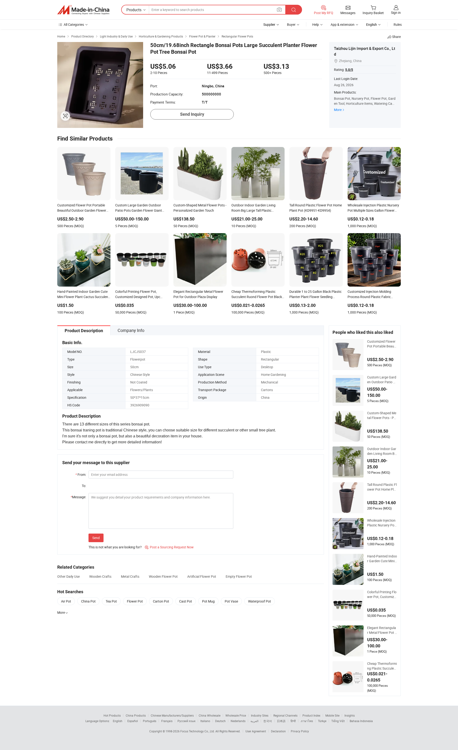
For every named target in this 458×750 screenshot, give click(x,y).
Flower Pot (135, 601)
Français (166, 721)
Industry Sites (259, 715)
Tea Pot (111, 601)
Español (132, 721)
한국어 (267, 721)
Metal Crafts (130, 576)
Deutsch (220, 721)
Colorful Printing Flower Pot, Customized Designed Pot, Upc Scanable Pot (381, 594)
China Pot (88, 601)
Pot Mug (208, 601)
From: (80, 474)
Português (149, 721)
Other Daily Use (68, 576)
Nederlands (238, 721)
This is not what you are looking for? (115, 547)
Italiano (205, 721)
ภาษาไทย (307, 721)
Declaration (278, 731)
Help (315, 24)
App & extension (342, 24)
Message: (78, 497)
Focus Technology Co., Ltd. (197, 731)
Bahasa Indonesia (361, 721)
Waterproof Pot (259, 601)
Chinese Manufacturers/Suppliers (172, 715)
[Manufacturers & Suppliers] (83, 10)
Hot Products (112, 715)
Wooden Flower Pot (163, 576)
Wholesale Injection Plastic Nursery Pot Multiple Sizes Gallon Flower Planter (381, 523)
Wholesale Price (235, 715)
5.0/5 (349, 70)
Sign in (396, 12)
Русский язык (186, 721)
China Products (136, 715)
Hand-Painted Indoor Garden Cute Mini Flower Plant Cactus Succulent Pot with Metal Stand (382, 558)
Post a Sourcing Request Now (169, 547)
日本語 (281, 721)
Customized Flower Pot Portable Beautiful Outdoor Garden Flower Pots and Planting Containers (382, 344)
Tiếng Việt (338, 721)
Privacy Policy (300, 731)
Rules (398, 24)
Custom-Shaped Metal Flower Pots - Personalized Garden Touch (382, 415)
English (117, 721)
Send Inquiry (192, 114)
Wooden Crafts (100, 576)
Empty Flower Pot (239, 576)
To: (84, 485)
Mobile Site (332, 715)
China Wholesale (209, 715)
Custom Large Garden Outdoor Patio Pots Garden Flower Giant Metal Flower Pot (381, 379)
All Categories (74, 24)
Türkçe (322, 721)
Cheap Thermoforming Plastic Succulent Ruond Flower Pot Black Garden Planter (382, 666)
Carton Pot (161, 601)
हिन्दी (293, 721)
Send (96, 537)
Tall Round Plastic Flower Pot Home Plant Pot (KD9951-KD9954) (382, 487)
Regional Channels (285, 715)
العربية (254, 721)
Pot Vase (231, 601)
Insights (349, 715)
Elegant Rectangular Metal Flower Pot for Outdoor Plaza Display (381, 630)
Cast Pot (185, 601)
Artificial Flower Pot (201, 576)
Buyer (291, 24)
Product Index (311, 715)
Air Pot (66, 601)
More (338, 109)
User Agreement (255, 731)
